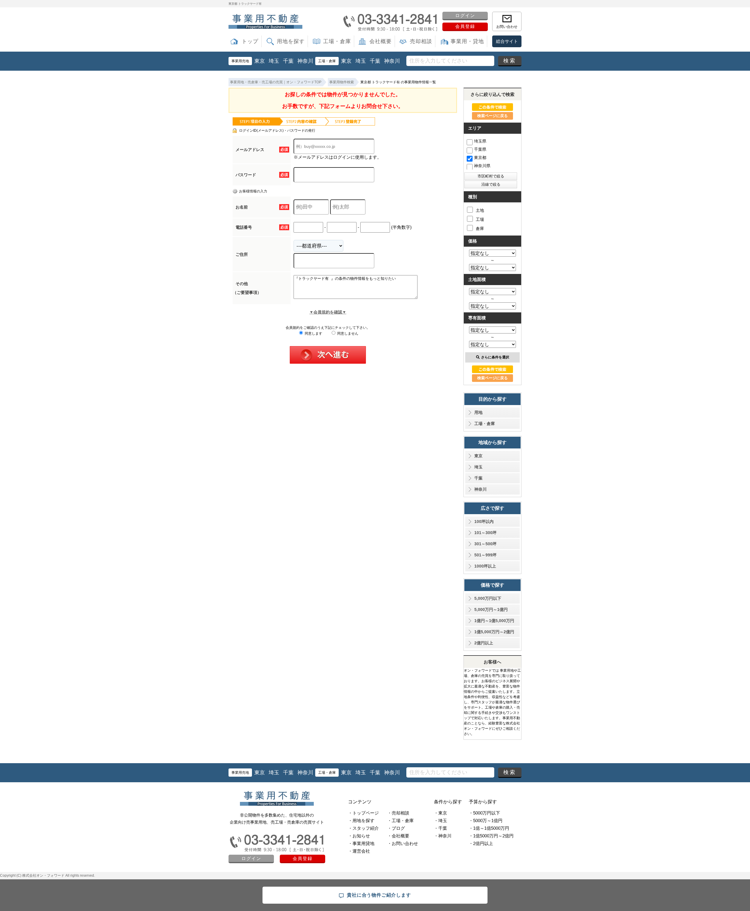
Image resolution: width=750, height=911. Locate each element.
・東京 (440, 812)
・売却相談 (398, 812)
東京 (259, 61)
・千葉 (440, 828)
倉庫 (480, 228)
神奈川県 (482, 165)
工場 (480, 219)
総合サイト (507, 41)
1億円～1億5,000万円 (494, 620)
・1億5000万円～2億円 (491, 835)
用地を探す (291, 41)
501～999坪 (485, 555)
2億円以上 (483, 643)
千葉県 (480, 149)
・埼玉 (440, 820)
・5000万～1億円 (485, 820)
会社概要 (380, 41)
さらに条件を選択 (495, 357)
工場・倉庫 (337, 41)
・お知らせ (359, 835)
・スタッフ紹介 (363, 828)
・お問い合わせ (402, 843)
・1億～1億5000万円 (489, 828)
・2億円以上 (481, 843)
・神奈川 (442, 835)
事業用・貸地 (467, 41)
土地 (480, 210)
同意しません (347, 333)
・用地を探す (361, 820)
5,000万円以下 (487, 598)
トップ (250, 41)
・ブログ (396, 828)
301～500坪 (485, 543)
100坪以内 (484, 521)
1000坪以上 (485, 566)
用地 (478, 412)
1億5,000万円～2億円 (494, 631)
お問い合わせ (506, 27)
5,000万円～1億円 (491, 609)
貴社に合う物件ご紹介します (379, 895)
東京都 (480, 157)
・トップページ (363, 812)
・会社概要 (398, 835)
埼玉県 (480, 141)
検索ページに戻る (492, 116)
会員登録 (465, 26)
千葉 (288, 61)
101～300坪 (485, 532)
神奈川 (305, 61)
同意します (313, 333)
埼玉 (274, 61)
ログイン (465, 15)
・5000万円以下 (484, 812)
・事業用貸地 (361, 843)
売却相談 (421, 41)
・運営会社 (359, 851)
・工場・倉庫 (400, 820)
